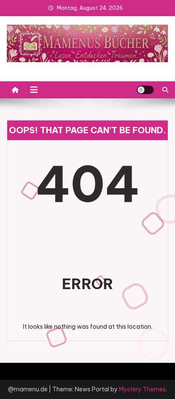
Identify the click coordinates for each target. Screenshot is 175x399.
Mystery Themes (142, 389)
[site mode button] (145, 90)
